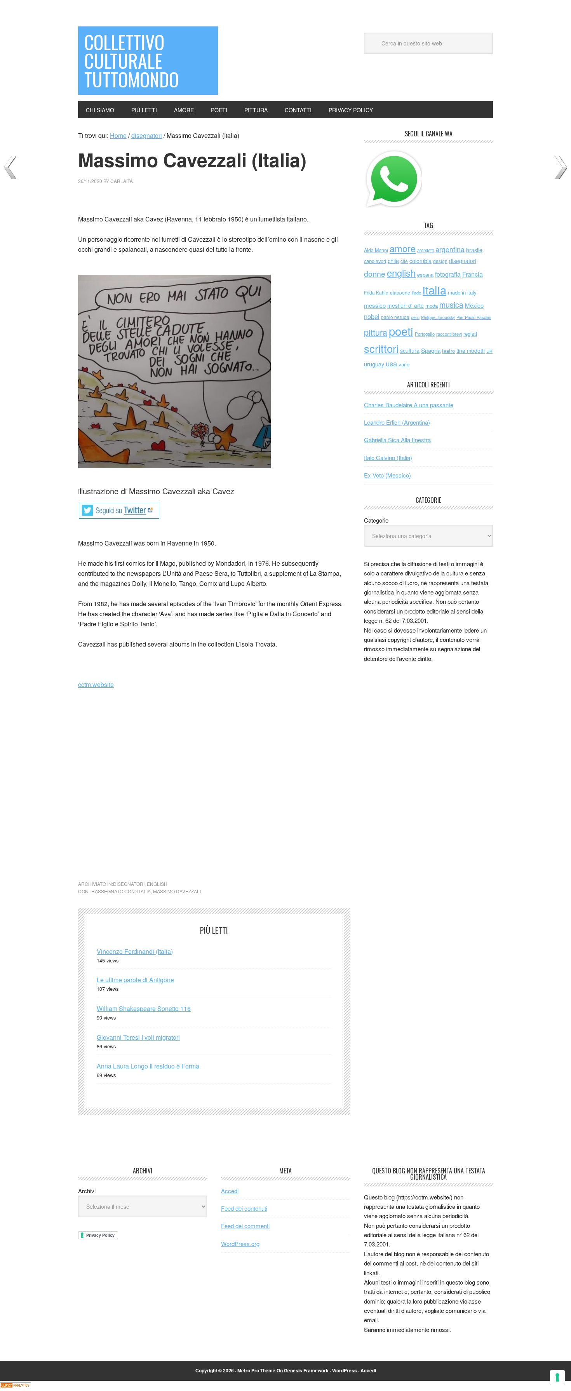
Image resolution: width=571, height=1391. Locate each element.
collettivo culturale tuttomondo (131, 60)
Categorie (376, 520)
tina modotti (470, 350)
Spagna (430, 350)
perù (415, 317)
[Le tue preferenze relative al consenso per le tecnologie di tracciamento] (557, 1377)
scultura (410, 350)
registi (470, 333)
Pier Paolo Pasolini (473, 317)
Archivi (87, 1191)
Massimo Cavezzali (177, 891)
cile (404, 261)
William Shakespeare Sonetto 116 (144, 1008)
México (474, 305)
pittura (375, 332)
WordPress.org (240, 1243)
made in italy (462, 292)
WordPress (344, 1370)
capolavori (375, 261)
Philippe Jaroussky (438, 317)
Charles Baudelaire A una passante (408, 405)
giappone (400, 292)
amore (403, 248)
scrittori (381, 348)
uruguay (374, 364)
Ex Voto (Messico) (387, 475)
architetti (425, 250)
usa (391, 363)
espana (425, 274)
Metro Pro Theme (256, 1370)
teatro (448, 350)
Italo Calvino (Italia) (388, 457)
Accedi (229, 1191)
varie (404, 364)
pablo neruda (395, 317)
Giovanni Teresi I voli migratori (138, 1037)
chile (393, 260)
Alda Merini (376, 250)
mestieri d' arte (405, 305)
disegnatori (128, 883)
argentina (450, 249)
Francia (472, 274)
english (157, 883)
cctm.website (96, 684)
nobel (372, 316)
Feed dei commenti (245, 1226)
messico (375, 305)
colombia (420, 260)
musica (451, 304)
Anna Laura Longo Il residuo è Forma (148, 1066)
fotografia (448, 274)
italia (144, 891)
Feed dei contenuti (244, 1208)
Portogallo (425, 334)
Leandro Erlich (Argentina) (397, 422)
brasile (474, 250)
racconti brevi (449, 334)
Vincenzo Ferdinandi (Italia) (135, 951)
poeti (401, 330)
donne (374, 273)
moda (431, 305)
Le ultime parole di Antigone (135, 979)
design (440, 261)
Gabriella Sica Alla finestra (397, 440)
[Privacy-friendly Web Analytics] (15, 1385)
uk (489, 350)
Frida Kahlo (376, 292)
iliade (416, 292)
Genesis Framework (306, 1370)
